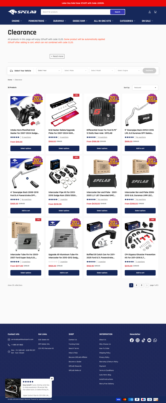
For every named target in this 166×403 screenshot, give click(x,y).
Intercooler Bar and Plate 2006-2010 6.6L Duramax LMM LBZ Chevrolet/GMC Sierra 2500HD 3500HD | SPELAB (139, 197)
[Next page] (147, 285)
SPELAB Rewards (75, 366)
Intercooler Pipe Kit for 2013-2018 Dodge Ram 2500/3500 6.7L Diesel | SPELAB (62, 195)
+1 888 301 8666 (17, 345)
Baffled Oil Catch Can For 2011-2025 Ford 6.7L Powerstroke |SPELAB (101, 257)
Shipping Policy (104, 353)
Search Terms (74, 348)
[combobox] (83, 12)
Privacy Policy (104, 357)
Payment (102, 366)
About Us (102, 340)
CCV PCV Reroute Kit (46, 348)
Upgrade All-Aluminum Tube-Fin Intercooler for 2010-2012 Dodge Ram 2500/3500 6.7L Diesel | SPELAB (64, 259)
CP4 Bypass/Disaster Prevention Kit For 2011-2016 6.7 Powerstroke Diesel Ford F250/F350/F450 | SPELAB (140, 259)
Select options (26, 148)
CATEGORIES (126, 21)
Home (10, 80)
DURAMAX (58, 21)
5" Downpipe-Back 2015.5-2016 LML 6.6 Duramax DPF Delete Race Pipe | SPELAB (139, 133)
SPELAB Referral (75, 370)
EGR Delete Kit (43, 340)
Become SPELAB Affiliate (78, 357)
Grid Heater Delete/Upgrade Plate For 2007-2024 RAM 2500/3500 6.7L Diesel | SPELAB (64, 133)
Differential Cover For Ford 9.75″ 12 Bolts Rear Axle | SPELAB (102, 132)
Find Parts (149, 70)
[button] (52, 379)
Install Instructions (106, 379)
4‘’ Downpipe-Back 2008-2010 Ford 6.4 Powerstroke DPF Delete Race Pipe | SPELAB (24, 195)
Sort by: (127, 87)
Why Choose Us (105, 344)
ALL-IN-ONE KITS (102, 21)
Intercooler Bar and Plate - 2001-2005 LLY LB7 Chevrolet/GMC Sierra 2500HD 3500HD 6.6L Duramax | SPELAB (102, 197)
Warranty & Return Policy (108, 362)
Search (117, 12)
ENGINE (16, 21)
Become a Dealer (75, 362)
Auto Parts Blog (105, 375)
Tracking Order (74, 344)
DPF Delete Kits (44, 344)
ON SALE (146, 21)
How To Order (104, 348)
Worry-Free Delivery (106, 384)
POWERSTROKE (36, 21)
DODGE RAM (79, 21)
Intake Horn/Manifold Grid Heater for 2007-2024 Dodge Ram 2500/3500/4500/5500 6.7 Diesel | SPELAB (25, 135)
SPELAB (15, 399)
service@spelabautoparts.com (22, 339)
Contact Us (73, 340)
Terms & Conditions (106, 370)
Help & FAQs (73, 353)
